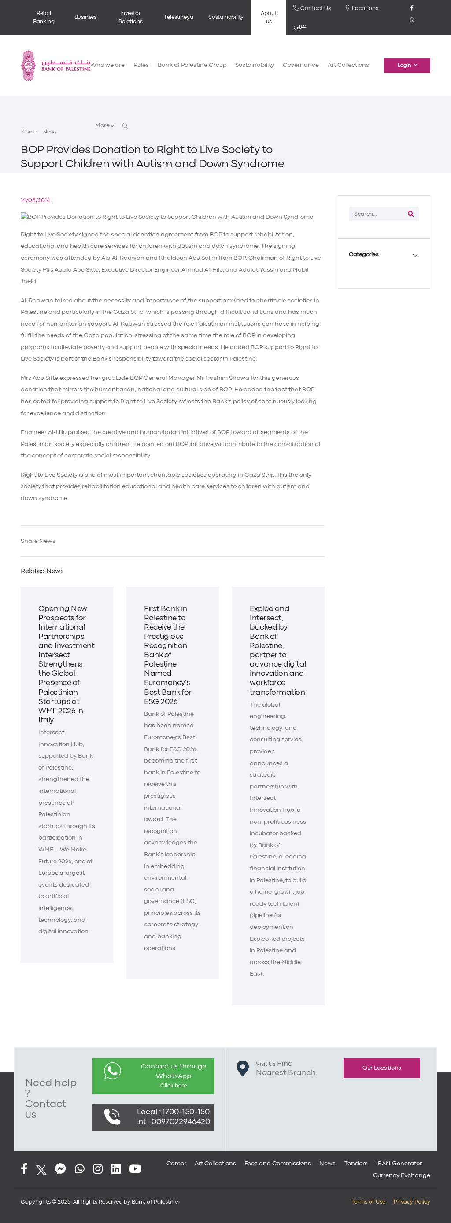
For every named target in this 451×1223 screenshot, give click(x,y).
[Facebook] (412, 11)
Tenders (356, 1163)
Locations (364, 8)
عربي (300, 26)
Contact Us (315, 8)
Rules (141, 65)
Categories (363, 254)
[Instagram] (98, 1170)
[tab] (384, 255)
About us (269, 17)
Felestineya (179, 17)
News (50, 132)
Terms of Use (368, 1202)
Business (85, 17)
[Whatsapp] (412, 23)
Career (176, 1163)
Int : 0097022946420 (173, 1122)
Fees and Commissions (277, 1163)
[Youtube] (135, 1170)
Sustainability (226, 17)
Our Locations (381, 1068)
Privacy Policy (412, 1202)
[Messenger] (60, 1170)
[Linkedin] (116, 1170)
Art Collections (348, 65)
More (103, 125)
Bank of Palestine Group (192, 65)
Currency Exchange (401, 1175)
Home (29, 132)
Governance (301, 65)
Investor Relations (130, 17)
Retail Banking (44, 17)
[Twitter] (41, 1170)
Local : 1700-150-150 (173, 1112)
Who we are (107, 65)
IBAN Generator (399, 1163)
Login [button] (404, 65)
